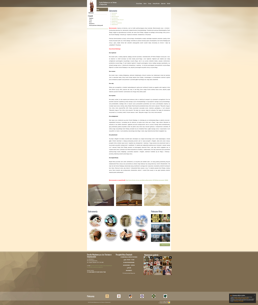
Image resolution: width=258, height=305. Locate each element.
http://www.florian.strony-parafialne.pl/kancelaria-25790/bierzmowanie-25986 (147, 180)
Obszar (90, 21)
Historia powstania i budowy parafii (96, 25)
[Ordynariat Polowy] (107, 296)
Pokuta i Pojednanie (117, 23)
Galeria (145, 3)
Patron (90, 20)
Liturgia (149, 3)
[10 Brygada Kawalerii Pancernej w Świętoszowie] (118, 296)
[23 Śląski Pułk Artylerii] (142, 296)
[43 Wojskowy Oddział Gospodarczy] (130, 296)
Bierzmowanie (115, 16)
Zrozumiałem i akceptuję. (238, 301)
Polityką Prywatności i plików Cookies (241, 298)
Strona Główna (139, 3)
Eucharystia (115, 18)
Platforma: (164, 301)
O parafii (90, 16)
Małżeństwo (115, 24)
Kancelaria (114, 13)
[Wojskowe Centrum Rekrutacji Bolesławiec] (153, 296)
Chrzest (114, 14)
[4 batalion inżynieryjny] (165, 296)
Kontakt (168, 3)
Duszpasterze (91, 23)
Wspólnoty (91, 18)
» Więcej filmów (165, 244)
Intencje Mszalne (156, 3)
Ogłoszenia (163, 3)
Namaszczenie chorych (118, 19)
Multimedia (91, 13)
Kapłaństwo (115, 21)
